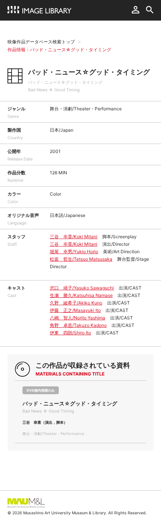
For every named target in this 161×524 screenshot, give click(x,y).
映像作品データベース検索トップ (41, 42)
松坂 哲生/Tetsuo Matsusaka (81, 259)
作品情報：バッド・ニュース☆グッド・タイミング (59, 49)
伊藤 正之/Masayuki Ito (75, 310)
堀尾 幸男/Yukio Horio (74, 251)
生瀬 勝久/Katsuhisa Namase (81, 295)
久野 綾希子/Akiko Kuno (76, 303)
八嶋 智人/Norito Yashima (77, 318)
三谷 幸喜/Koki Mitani (73, 236)
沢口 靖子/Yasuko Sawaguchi (82, 288)
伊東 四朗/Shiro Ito (70, 332)
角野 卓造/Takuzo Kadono (78, 325)
